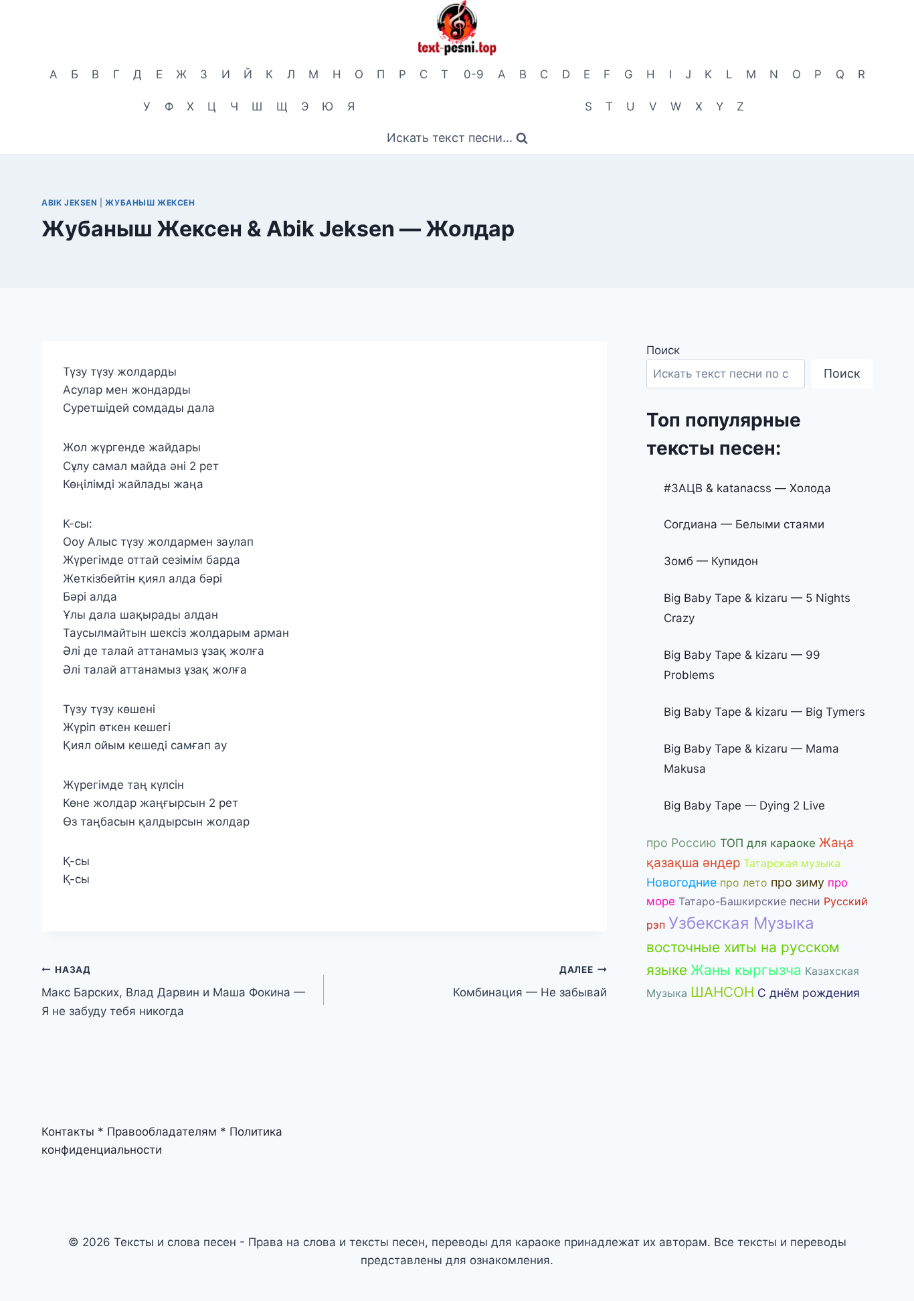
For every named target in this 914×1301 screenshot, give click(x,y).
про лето (743, 882)
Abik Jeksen (69, 203)
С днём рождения (808, 993)
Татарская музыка (791, 863)
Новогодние (681, 882)
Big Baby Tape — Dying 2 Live (744, 805)
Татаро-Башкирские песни (749, 901)
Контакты (67, 1131)
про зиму (797, 882)
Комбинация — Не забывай (529, 982)
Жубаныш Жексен (150, 203)
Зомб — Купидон (711, 561)
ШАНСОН (722, 992)
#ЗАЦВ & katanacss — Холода (747, 488)
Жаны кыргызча (746, 970)
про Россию (681, 843)
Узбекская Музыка (741, 923)
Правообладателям (162, 1131)
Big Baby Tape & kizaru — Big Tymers (764, 711)
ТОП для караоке (768, 843)
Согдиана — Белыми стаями (744, 524)
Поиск (663, 350)
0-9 (474, 74)
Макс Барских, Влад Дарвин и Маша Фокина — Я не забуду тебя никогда (173, 991)
